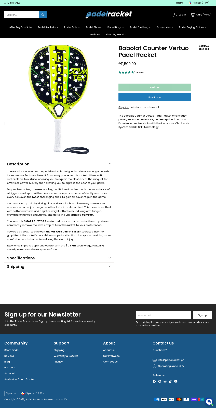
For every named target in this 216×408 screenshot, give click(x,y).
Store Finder (11, 350)
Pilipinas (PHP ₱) (201, 2)
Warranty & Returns (66, 356)
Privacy (58, 361)
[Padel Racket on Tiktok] (170, 382)
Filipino (180, 2)
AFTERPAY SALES (12, 2)
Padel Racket (33, 399)
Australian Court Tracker (19, 379)
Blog (7, 361)
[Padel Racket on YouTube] (176, 382)
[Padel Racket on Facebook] (154, 382)
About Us (109, 350)
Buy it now (154, 97)
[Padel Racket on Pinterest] (160, 382)
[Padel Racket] (108, 14)
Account (9, 373)
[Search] (43, 14)
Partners (9, 367)
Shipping (123, 107)
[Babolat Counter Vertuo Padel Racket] (59, 99)
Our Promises (111, 356)
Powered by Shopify (55, 399)
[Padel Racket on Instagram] (165, 382)
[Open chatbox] (209, 402)
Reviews (9, 356)
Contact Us (110, 361)
